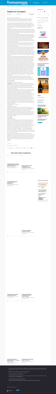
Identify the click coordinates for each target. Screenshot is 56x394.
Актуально (18, 6)
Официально (23, 6)
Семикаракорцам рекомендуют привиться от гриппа (27, 360)
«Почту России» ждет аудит (43, 180)
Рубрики (12, 6)
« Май (38, 25)
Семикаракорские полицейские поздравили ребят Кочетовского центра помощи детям (13, 164)
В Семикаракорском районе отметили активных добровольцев (12, 182)
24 (44, 21)
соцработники (9, 143)
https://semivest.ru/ (19, 376)
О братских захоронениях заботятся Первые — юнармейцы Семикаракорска (13, 360)
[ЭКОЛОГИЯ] (43, 113)
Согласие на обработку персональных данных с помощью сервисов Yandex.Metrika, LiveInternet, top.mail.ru (24, 380)
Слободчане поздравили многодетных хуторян (26, 231)
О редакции (28, 6)
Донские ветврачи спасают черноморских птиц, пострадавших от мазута (27, 166)
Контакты (33, 6)
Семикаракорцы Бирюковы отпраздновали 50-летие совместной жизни (27, 295)
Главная (8, 6)
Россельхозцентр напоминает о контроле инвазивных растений (43, 116)
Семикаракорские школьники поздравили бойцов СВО (12, 295)
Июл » (41, 25)
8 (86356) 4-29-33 (35, 2)
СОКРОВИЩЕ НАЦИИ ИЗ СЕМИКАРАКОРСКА (42, 120)
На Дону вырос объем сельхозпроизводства (42, 105)
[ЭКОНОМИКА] (43, 178)
